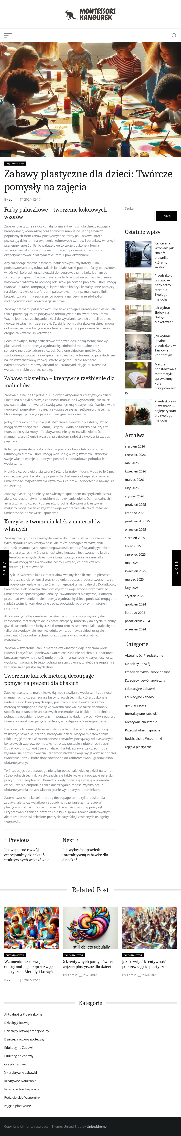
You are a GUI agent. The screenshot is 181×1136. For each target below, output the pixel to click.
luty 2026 (132, 488)
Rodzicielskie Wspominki (143, 738)
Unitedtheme (97, 1126)
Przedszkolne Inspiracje (142, 730)
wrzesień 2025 (135, 529)
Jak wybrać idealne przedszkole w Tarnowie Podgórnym (165, 345)
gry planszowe (135, 705)
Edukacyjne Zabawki (140, 689)
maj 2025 (132, 563)
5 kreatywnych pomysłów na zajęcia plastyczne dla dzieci (88, 964)
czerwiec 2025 (135, 554)
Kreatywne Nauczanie (141, 722)
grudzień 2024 (135, 604)
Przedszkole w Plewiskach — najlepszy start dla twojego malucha (165, 410)
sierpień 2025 (135, 538)
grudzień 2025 (135, 504)
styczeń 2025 (134, 596)
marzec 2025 (134, 579)
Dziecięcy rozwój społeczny (145, 680)
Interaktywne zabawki (141, 713)
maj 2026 (132, 463)
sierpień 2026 (135, 446)
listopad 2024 (135, 612)
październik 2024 (137, 621)
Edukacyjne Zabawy (139, 697)
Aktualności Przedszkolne (144, 655)
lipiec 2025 (133, 546)
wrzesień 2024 (135, 629)
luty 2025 (132, 588)
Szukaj (130, 208)
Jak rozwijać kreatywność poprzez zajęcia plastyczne (144, 964)
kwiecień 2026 (135, 471)
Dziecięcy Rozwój (137, 664)
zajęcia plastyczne (15, 163)
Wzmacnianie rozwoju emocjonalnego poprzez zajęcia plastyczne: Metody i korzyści (31, 966)
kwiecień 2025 (135, 571)
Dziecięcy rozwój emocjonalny (147, 672)
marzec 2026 (134, 479)
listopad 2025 (135, 513)
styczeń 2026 (134, 496)
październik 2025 (137, 521)
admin (13, 199)
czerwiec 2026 (135, 454)
